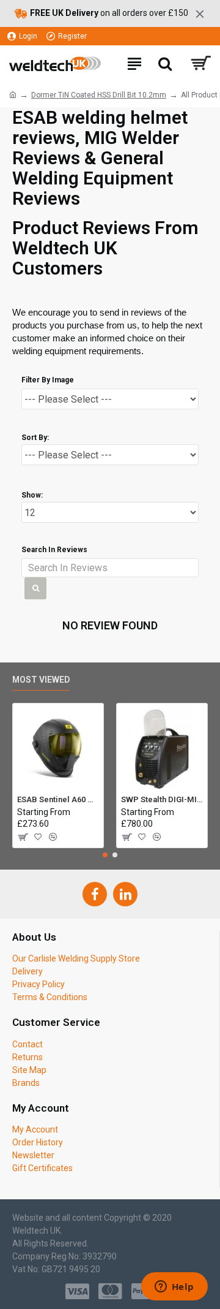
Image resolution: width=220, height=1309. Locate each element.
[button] (105, 854)
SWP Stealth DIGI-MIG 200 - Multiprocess (162, 799)
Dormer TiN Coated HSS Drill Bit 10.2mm (98, 95)
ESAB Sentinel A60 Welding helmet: (58, 799)
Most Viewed (41, 680)
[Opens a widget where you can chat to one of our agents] (174, 1287)
